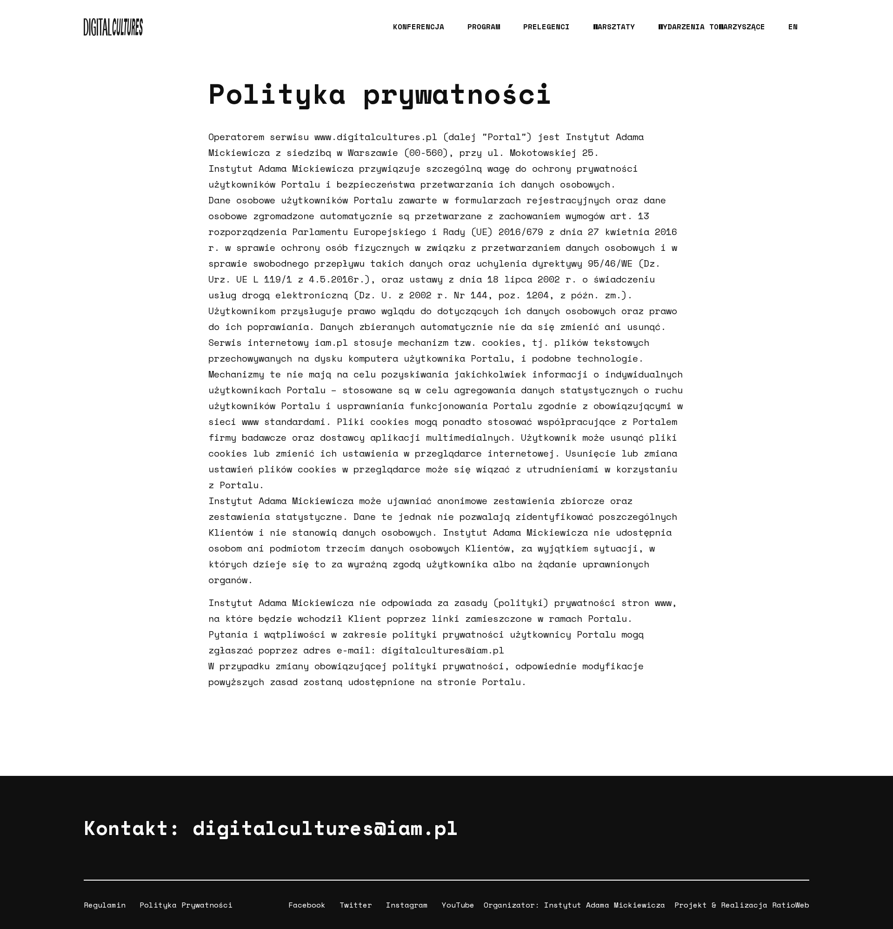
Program (483, 26)
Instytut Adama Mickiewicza (604, 904)
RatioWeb (790, 904)
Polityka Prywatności (186, 904)
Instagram (407, 904)
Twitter (356, 904)
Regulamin (105, 904)
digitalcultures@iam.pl (326, 827)
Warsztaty (614, 26)
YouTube (458, 904)
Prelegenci (546, 26)
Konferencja (418, 26)
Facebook (307, 904)
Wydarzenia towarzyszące (711, 26)
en (793, 26)
